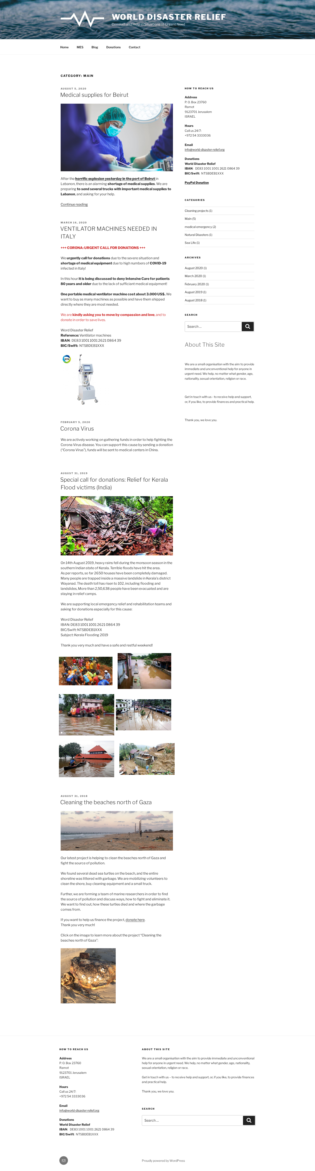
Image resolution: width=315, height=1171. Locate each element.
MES (80, 47)
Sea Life (190, 242)
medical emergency (198, 227)
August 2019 (193, 292)
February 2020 (195, 284)
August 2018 (193, 300)
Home (64, 47)
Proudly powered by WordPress (163, 1160)
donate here (135, 920)
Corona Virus (77, 428)
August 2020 (194, 268)
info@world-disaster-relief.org (205, 149)
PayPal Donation (197, 182)
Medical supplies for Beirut (94, 94)
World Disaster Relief (169, 17)
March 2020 (193, 276)
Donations (113, 47)
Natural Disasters (196, 235)
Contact (134, 47)
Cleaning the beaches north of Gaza (106, 802)
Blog (95, 47)
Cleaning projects (196, 210)
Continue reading (74, 204)
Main (188, 218)
